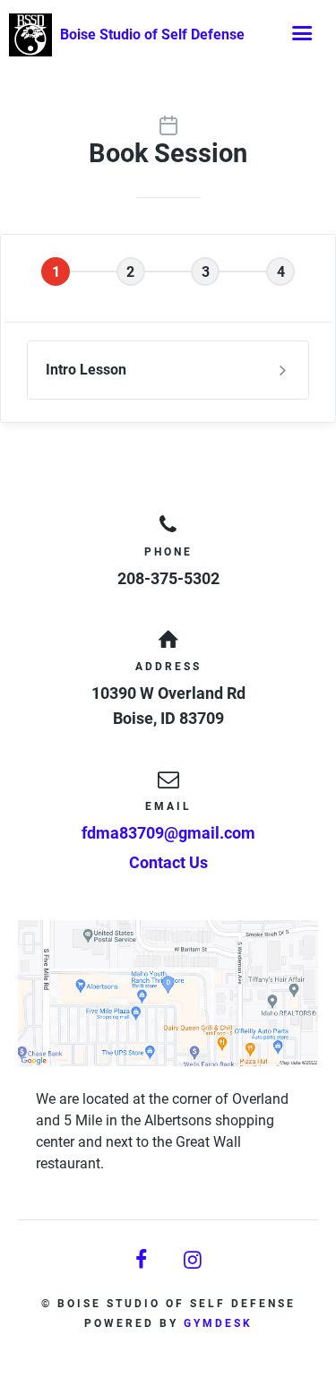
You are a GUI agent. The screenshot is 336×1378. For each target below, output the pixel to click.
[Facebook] (142, 1260)
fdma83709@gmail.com (168, 832)
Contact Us (168, 862)
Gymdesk (218, 1323)
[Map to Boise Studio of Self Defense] (168, 993)
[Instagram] (194, 1260)
